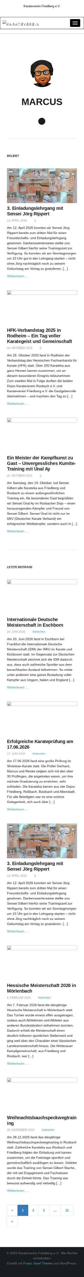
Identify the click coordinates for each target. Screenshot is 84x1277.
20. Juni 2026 (16, 631)
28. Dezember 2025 (21, 1130)
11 (67, 1210)
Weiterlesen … (18, 276)
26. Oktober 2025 (19, 348)
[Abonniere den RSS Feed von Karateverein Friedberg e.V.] (42, 11)
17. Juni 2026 (16, 753)
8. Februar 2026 (19, 997)
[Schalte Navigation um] (75, 23)
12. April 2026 (17, 220)
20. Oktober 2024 (19, 475)
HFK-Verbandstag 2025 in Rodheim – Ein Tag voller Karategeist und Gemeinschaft (39, 336)
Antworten (38, 631)
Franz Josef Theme (37, 1263)
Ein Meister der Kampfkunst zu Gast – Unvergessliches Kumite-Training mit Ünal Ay (41, 463)
